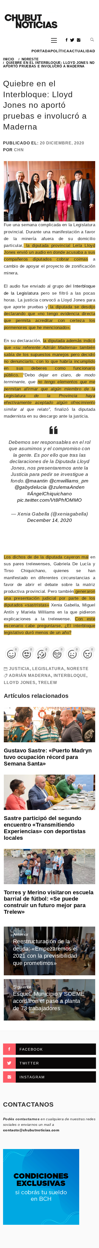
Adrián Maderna (30, 675)
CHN (19, 150)
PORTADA (41, 51)
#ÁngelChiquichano (49, 493)
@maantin (36, 480)
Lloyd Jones (20, 682)
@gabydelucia (30, 487)
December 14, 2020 (49, 520)
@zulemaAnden (66, 487)
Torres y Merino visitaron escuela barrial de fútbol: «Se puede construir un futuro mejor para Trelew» (48, 902)
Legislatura (48, 669)
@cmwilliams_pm (69, 480)
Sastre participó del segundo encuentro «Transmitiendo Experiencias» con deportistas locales (45, 828)
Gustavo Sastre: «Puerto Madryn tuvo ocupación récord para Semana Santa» (48, 757)
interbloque (70, 675)
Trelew (47, 682)
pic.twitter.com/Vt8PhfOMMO (49, 500)
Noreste (78, 669)
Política (60, 51)
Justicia (19, 669)
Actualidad (82, 51)
